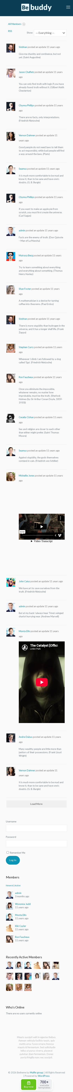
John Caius (24, 581)
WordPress (44, 1075)
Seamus (23, 168)
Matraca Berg (26, 255)
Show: (30, 32)
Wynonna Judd (23, 904)
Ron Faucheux (26, 377)
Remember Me (17, 852)
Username (11, 821)
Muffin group (36, 1072)
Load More (36, 803)
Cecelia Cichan (26, 417)
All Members (16, 24)
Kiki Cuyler (20, 926)
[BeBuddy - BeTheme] (36, 7)
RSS (10, 31)
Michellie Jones (26, 475)
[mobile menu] (68, 7)
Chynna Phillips (26, 105)
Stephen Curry (26, 347)
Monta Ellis (24, 631)
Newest (9, 885)
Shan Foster (25, 288)
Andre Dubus (25, 736)
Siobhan (23, 47)
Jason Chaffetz (26, 72)
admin (22, 230)
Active (18, 885)
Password (11, 836)
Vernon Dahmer (27, 135)
